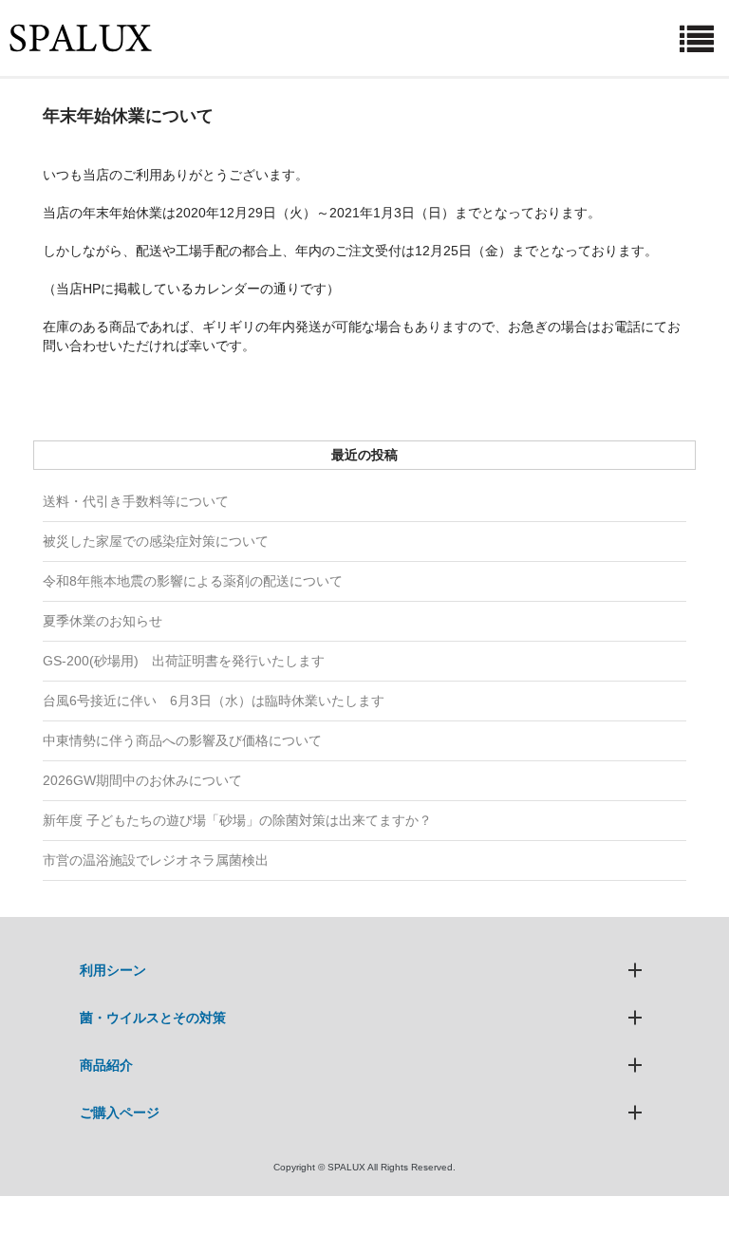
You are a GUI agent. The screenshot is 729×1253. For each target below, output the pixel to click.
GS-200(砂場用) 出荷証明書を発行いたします (184, 660)
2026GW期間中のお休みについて (142, 780)
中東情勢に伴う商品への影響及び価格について (182, 740)
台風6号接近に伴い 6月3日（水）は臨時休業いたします (213, 700)
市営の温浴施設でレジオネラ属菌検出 (156, 860)
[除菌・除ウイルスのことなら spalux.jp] (80, 38)
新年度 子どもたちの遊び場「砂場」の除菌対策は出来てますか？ (237, 820)
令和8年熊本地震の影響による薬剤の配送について (193, 581)
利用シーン (113, 970)
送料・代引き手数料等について (136, 501)
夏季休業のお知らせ (102, 620)
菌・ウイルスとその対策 (153, 1017)
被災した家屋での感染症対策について (156, 541)
